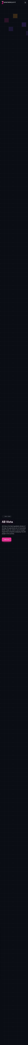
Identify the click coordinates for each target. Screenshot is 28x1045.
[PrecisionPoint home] (8, 2)
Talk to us (6, 539)
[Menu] (25, 2)
